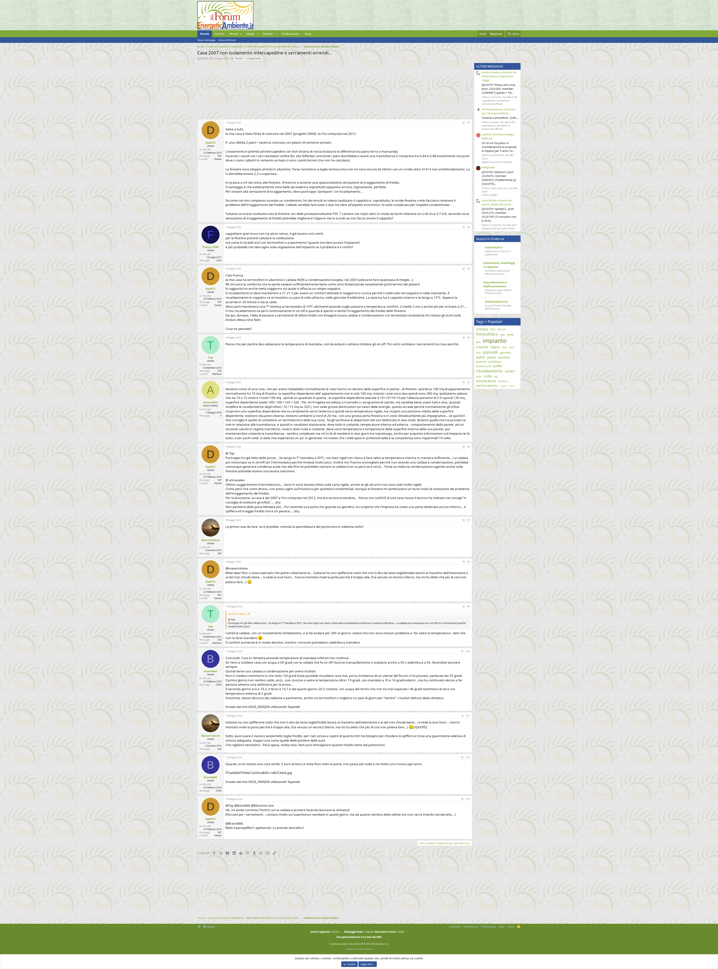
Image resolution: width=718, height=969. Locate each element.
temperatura (486, 381)
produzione (483, 366)
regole (503, 386)
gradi (510, 334)
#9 (468, 606)
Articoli (219, 34)
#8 (468, 561)
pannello (505, 352)
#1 (468, 122)
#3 (468, 268)
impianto (495, 341)
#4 (468, 337)
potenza (481, 361)
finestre (239, 58)
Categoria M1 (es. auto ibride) (498, 228)
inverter (482, 347)
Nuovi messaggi (206, 40)
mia (504, 347)
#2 (468, 227)
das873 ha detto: (237, 614)
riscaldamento (489, 370)
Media (250, 34)
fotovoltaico (487, 334)
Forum (204, 34)
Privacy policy (488, 926)
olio (478, 352)
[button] (241, 33)
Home (511, 926)
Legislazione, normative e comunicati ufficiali (496, 102)
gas (502, 334)
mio (511, 347)
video (511, 386)
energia (482, 329)
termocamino (487, 385)
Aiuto (502, 926)
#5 (468, 382)
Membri (268, 34)
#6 (468, 446)
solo (478, 376)
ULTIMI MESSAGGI (489, 66)
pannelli (490, 352)
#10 (468, 651)
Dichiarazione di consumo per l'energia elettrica (498, 111)
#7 (468, 520)
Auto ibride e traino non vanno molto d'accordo (497, 202)
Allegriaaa (488, 167)
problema (495, 361)
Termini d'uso (470, 926)
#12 (468, 757)
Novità (234, 34)
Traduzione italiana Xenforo (359, 948)
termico (503, 381)
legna (495, 347)
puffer (498, 366)
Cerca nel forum (227, 40)
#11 (468, 715)
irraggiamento (253, 58)
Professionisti (290, 34)
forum (502, 329)
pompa (504, 357)
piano (491, 357)
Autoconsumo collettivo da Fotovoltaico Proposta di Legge (499, 76)
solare (510, 371)
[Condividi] (463, 123)
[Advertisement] (309, 89)
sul (496, 376)
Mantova (217, 374)
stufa (488, 376)
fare (492, 329)
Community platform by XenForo (359, 943)
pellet (480, 357)
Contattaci (455, 926)
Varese (218, 159)
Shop (308, 34)
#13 (468, 799)
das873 (204, 58)
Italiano (210, 926)
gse (478, 342)
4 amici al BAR (489, 195)
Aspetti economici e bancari (497, 162)
